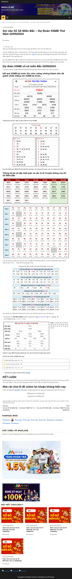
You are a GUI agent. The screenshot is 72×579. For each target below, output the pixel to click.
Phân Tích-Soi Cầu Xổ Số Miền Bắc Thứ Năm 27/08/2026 (58, 529)
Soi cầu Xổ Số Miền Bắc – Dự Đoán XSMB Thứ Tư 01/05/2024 (19, 408)
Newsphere (41, 577)
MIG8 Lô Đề (7, 7)
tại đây (28, 372)
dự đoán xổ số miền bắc (32, 401)
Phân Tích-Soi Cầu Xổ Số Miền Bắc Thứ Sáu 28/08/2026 (34, 529)
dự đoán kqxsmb (20, 401)
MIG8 (33, 54)
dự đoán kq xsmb (10, 401)
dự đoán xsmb (43, 401)
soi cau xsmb (60, 401)
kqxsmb (51, 401)
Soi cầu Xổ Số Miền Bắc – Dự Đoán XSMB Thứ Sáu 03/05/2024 (53, 408)
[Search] (69, 17)
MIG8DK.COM (18, 390)
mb (54, 401)
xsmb (13, 402)
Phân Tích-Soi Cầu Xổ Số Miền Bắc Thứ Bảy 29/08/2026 (11, 529)
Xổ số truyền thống (8, 27)
